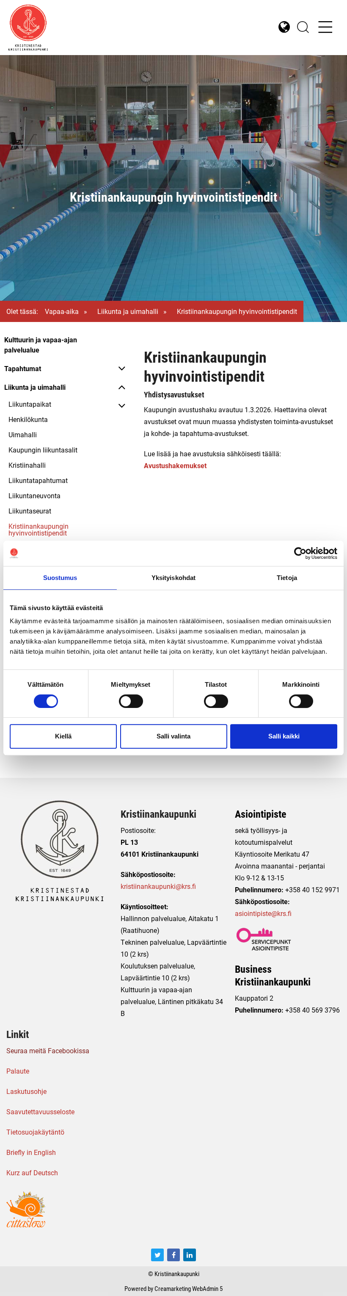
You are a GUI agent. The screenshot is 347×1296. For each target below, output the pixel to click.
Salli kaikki (284, 736)
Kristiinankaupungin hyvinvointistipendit (38, 529)
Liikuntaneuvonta (34, 495)
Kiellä (63, 736)
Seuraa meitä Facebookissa (47, 1050)
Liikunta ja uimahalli (127, 311)
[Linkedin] (189, 1255)
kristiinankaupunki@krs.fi (158, 886)
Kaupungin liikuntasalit (42, 449)
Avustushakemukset (175, 465)
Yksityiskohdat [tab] (173, 577)
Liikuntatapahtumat (38, 480)
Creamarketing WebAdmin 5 (188, 1288)
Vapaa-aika (62, 311)
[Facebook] (173, 1255)
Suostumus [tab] (60, 577)
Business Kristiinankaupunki (273, 975)
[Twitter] (157, 1255)
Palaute (17, 1070)
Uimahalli (22, 434)
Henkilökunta (28, 419)
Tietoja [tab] (287, 577)
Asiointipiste (260, 814)
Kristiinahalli (27, 465)
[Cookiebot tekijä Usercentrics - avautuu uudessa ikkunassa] (300, 553)
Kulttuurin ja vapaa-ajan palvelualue (40, 344)
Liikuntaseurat (29, 510)
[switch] (131, 701)
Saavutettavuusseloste (40, 1111)
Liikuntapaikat (29, 404)
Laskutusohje (26, 1091)
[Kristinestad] (91, 27)
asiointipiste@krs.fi (263, 913)
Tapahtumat (22, 368)
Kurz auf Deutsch (32, 1172)
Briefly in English (31, 1152)
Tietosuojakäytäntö (35, 1131)
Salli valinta (173, 736)
